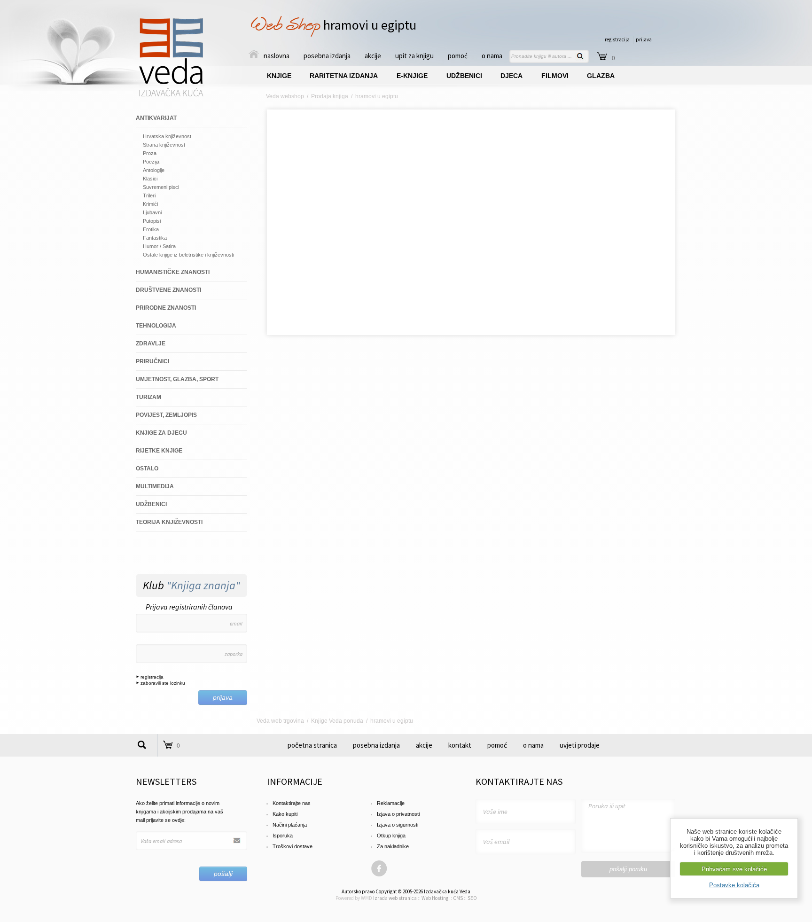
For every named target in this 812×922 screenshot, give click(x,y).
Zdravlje (150, 343)
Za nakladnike (393, 846)
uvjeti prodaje (580, 745)
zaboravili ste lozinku (162, 683)
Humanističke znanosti (173, 272)
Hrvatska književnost (167, 136)
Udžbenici (151, 504)
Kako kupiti (285, 814)
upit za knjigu (414, 55)
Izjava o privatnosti (398, 814)
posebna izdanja (327, 55)
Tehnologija (156, 325)
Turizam (148, 397)
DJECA (511, 75)
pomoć (458, 55)
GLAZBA (601, 75)
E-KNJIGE (412, 75)
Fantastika (155, 238)
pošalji (223, 873)
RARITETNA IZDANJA (344, 75)
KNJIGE (279, 75)
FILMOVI (555, 75)
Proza (149, 153)
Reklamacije (391, 803)
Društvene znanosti (168, 290)
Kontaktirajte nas (292, 803)
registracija (617, 39)
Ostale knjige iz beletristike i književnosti (188, 255)
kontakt (459, 745)
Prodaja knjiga (329, 96)
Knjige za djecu (161, 433)
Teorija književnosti (169, 522)
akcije (373, 55)
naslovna (276, 55)
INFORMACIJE (294, 781)
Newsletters (166, 781)
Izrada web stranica (395, 898)
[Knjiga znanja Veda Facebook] (379, 875)
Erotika (151, 229)
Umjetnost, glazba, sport (177, 379)
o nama (492, 55)
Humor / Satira (159, 246)
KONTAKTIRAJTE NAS (519, 781)
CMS (458, 898)
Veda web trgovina (280, 721)
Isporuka (283, 835)
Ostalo (147, 468)
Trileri (149, 195)
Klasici (150, 178)
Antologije (153, 170)
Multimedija (155, 486)
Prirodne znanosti (166, 308)
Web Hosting (435, 898)
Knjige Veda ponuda (337, 721)
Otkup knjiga (391, 835)
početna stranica (312, 745)
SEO (472, 898)
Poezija (151, 161)
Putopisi (152, 221)
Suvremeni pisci (161, 187)
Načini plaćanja (290, 825)
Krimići (150, 204)
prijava (644, 39)
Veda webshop (285, 96)
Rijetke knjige (159, 450)
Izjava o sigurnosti (397, 825)
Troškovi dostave (292, 846)
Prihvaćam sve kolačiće (734, 869)
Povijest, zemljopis (166, 415)
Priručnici (152, 361)
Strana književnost (164, 145)
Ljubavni (152, 212)
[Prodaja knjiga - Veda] (171, 96)
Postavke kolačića (734, 885)
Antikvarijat (156, 118)
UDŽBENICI (464, 75)
